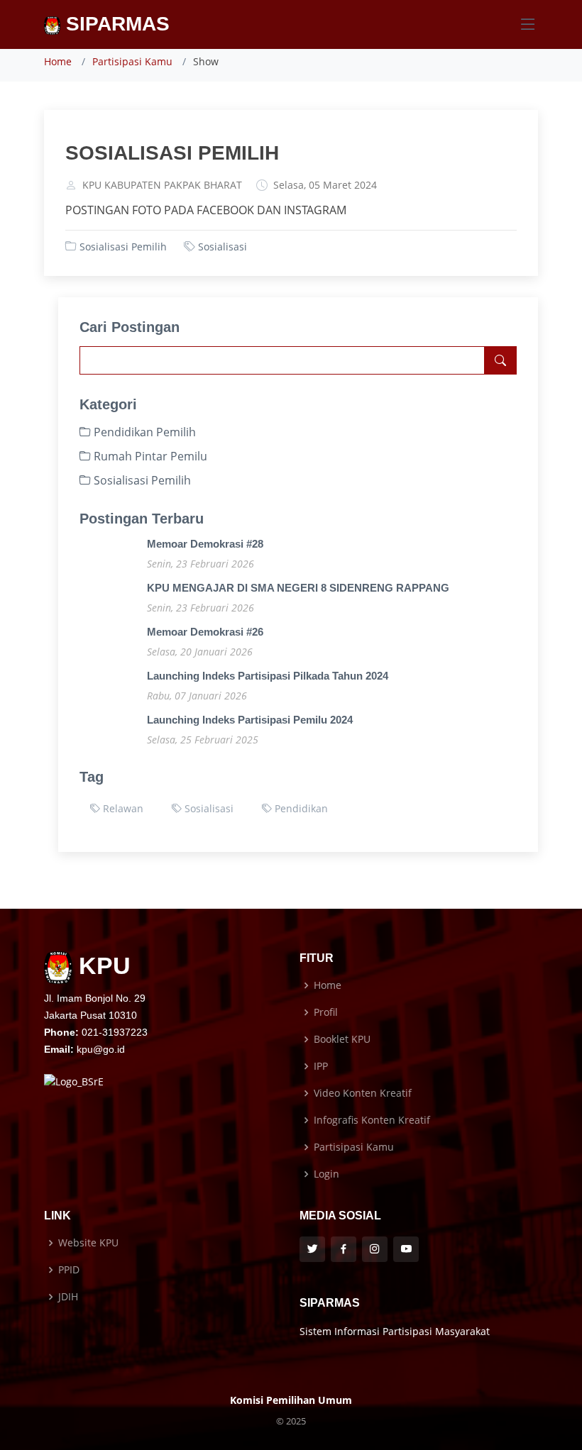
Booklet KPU (342, 1039)
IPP (321, 1066)
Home (58, 61)
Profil (326, 1012)
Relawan (121, 808)
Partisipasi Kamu (132, 61)
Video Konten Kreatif (363, 1093)
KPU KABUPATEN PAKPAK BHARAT (162, 185)
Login (326, 1174)
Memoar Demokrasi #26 (205, 632)
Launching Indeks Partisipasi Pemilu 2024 (250, 720)
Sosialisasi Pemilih (123, 246)
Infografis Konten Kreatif (372, 1120)
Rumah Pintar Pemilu (149, 456)
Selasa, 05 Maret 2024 (325, 185)
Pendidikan (300, 808)
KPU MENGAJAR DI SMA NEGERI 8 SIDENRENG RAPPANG (298, 588)
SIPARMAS (115, 24)
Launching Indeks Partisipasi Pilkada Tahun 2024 (267, 676)
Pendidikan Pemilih (143, 432)
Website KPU (88, 1243)
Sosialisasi (222, 246)
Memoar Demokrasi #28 (205, 544)
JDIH (68, 1297)
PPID (68, 1270)
